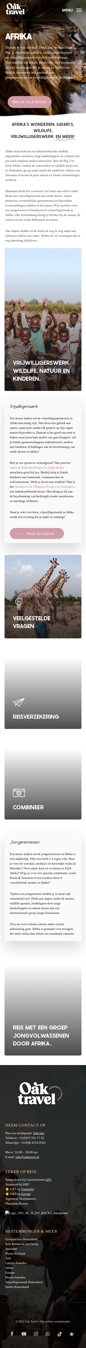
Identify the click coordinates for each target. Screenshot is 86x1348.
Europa (10, 1272)
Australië (11, 1249)
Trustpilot (27, 1189)
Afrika (9, 1268)
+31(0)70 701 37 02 (31, 1138)
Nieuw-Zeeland (15, 1253)
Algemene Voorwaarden (20, 1198)
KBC (26, 1184)
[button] (72, 9)
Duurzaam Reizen (16, 1203)
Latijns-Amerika (15, 1263)
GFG (48, 1179)
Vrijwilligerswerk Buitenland (24, 1282)
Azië (8, 1258)
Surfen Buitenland (17, 1287)
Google (26, 1194)
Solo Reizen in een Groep (21, 1244)
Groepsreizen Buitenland (21, 1239)
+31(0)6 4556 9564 (33, 1142)
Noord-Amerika (15, 1277)
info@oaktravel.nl (27, 1157)
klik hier (38, 1133)
